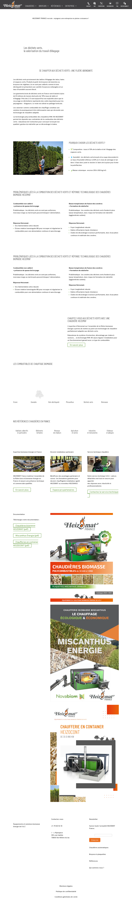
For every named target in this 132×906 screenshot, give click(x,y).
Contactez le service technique (104, 492)
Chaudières (29, 6)
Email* (91, 835)
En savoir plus (76, 345)
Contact (88, 6)
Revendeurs (110, 6)
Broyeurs (43, 6)
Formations (101, 6)
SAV (94, 6)
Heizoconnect (125, 6)
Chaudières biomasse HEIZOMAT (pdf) (24, 527)
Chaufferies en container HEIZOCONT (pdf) (25, 544)
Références (56, 6)
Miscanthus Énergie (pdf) (27, 535)
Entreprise (69, 6)
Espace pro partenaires (63, 489)
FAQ (117, 6)
